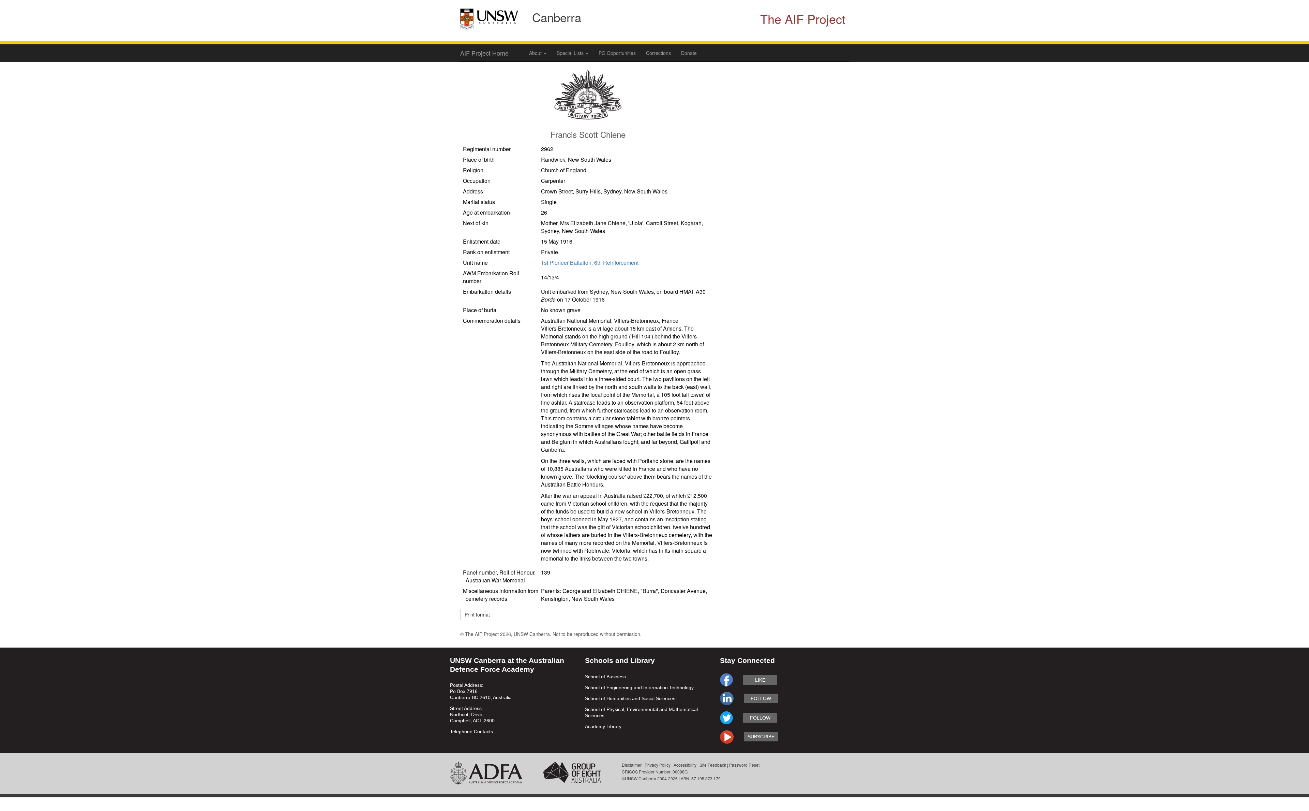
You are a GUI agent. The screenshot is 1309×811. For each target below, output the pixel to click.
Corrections (658, 52)
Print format (477, 614)
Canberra (556, 17)
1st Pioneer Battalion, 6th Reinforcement (589, 262)
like (760, 680)
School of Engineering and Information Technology (639, 687)
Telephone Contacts (471, 731)
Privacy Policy (658, 765)
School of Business (605, 676)
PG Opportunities (617, 52)
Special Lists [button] (571, 52)
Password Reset (744, 765)
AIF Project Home (484, 52)
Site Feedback (712, 765)
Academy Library (603, 726)
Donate (689, 52)
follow (761, 698)
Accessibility (685, 765)
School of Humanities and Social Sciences (630, 698)
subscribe (761, 736)
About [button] (536, 52)
